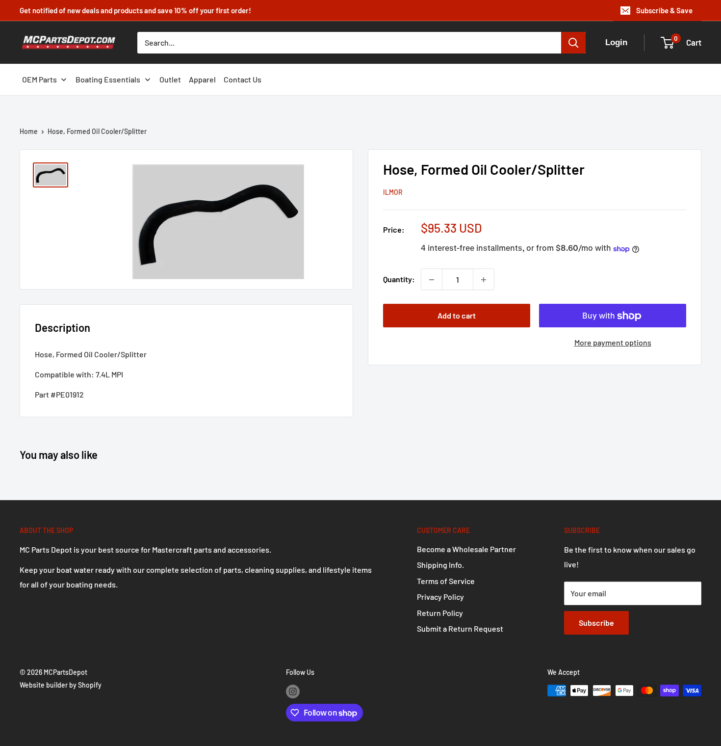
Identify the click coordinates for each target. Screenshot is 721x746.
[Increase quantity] (483, 279)
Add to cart (457, 315)
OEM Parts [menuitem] (39, 79)
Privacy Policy (440, 596)
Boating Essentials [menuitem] (108, 79)
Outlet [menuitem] (170, 79)
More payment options (612, 342)
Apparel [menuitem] (202, 79)
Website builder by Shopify (61, 685)
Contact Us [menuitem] (242, 79)
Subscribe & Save (664, 10)
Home (29, 131)
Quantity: (399, 279)
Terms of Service (446, 581)
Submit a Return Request (460, 628)
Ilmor (393, 192)
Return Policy (440, 612)
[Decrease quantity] (431, 279)
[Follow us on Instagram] (293, 691)
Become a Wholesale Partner (466, 549)
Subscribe (596, 622)
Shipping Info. (440, 564)
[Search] (573, 42)
